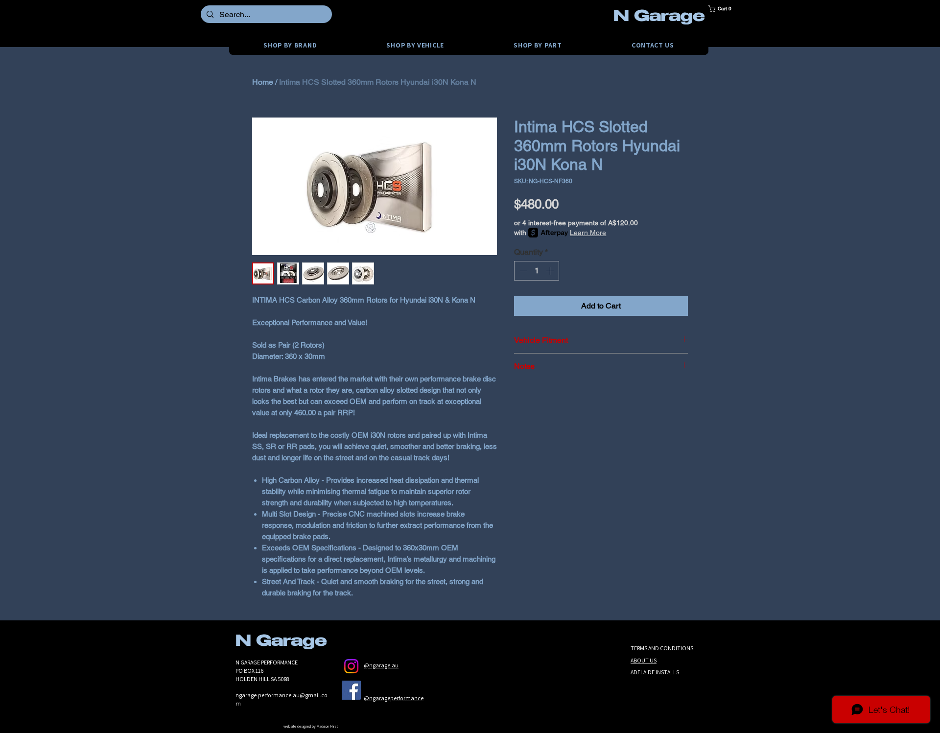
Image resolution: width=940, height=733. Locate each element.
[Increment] (551, 270)
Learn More (588, 232)
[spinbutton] (536, 270)
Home (262, 82)
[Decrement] (522, 270)
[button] (723, 8)
